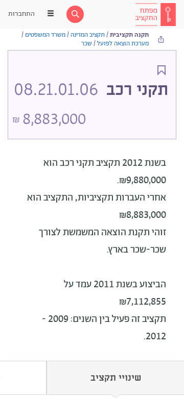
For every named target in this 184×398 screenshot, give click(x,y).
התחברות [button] (21, 14)
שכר (86, 43)
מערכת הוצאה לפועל (123, 43)
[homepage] (155, 14)
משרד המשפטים (45, 35)
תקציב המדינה (88, 35)
